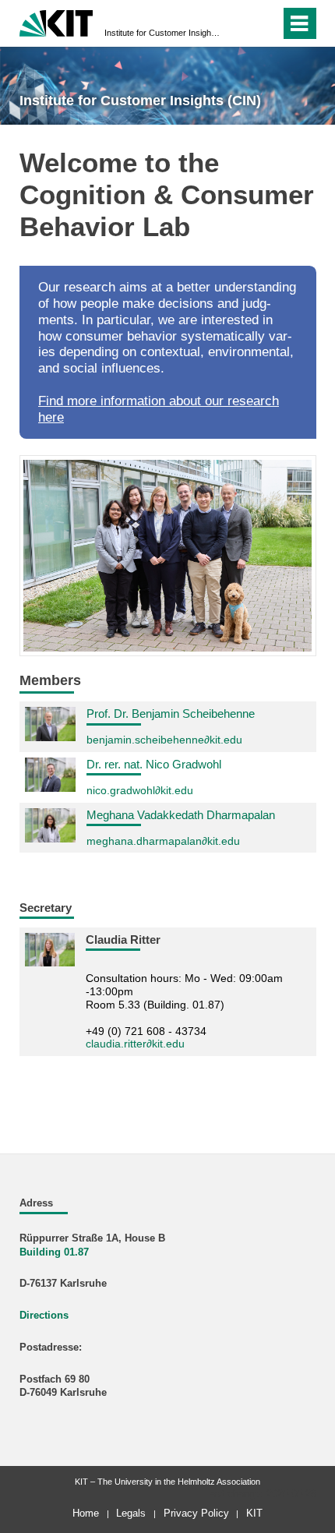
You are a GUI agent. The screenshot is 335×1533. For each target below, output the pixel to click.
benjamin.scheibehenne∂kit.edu (164, 739)
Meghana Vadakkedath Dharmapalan (180, 814)
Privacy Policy (196, 1513)
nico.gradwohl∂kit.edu (139, 790)
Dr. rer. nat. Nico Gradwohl (153, 764)
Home (85, 1513)
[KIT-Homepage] (56, 21)
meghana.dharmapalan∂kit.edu (163, 841)
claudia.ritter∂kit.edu (135, 1043)
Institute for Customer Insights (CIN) (162, 32)
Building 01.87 (55, 1252)
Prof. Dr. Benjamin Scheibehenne (170, 713)
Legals (131, 1513)
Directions (44, 1315)
